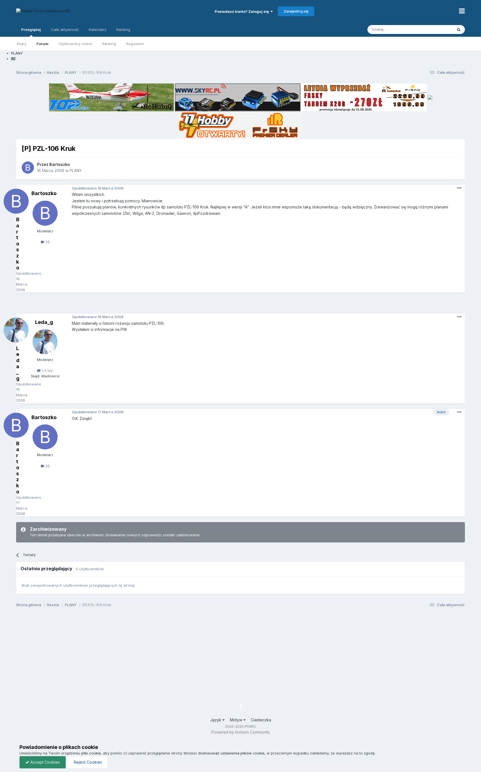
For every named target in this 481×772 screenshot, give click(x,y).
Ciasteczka (261, 719)
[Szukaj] (459, 29)
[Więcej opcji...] (459, 188)
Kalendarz (97, 29)
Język (216, 719)
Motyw (236, 719)
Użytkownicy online (75, 43)
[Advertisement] (240, 305)
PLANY (76, 170)
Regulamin (135, 43)
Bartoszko (59, 164)
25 (47, 242)
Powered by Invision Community (240, 732)
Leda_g (44, 322)
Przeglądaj (31, 29)
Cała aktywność (65, 29)
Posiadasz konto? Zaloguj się (243, 11)
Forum (42, 43)
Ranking (109, 43)
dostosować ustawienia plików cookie (231, 753)
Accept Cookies (44, 762)
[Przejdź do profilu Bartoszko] (28, 167)
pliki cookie (91, 753)
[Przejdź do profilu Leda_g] (45, 341)
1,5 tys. (47, 370)
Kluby (21, 43)
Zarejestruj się (296, 11)
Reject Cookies (87, 762)
